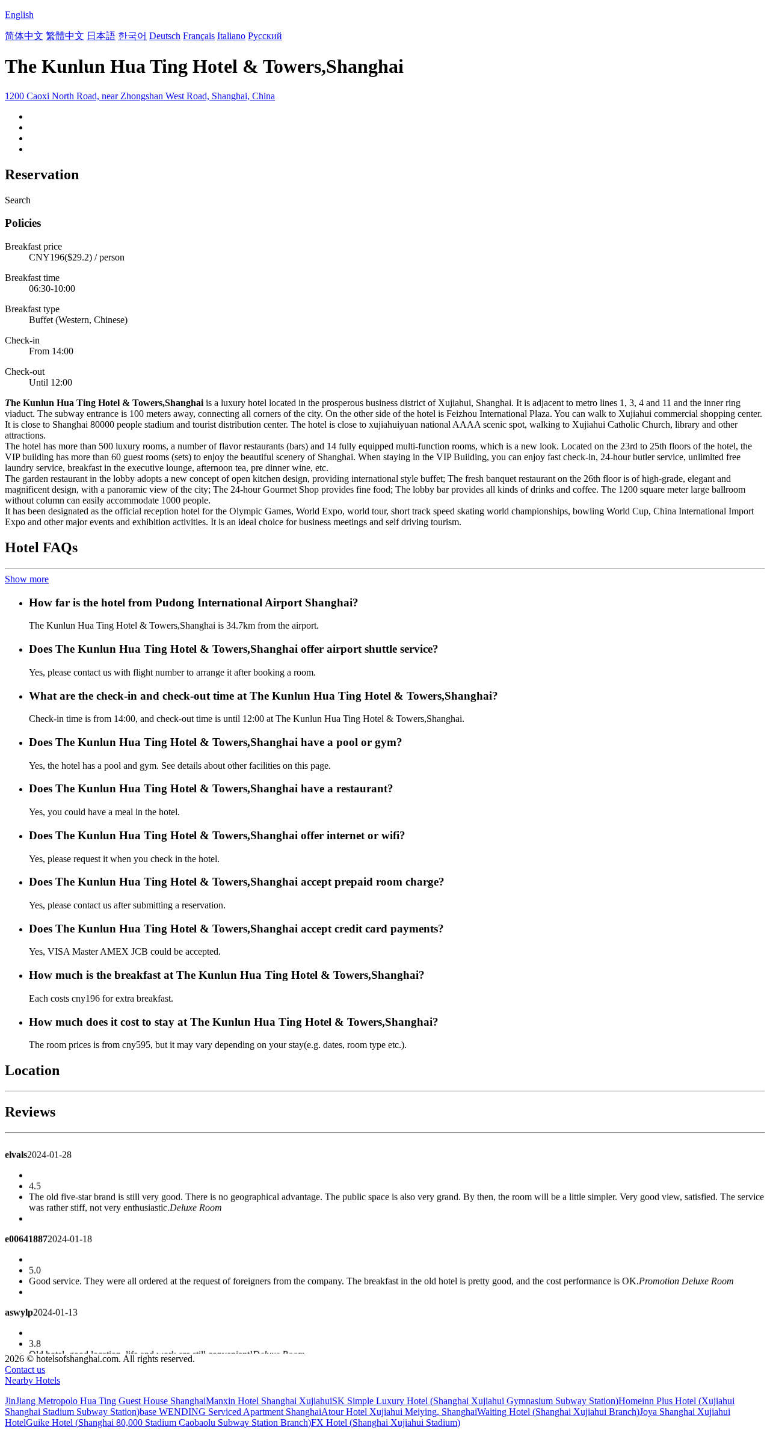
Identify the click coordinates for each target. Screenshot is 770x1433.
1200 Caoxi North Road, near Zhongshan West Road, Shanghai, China (140, 96)
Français (199, 36)
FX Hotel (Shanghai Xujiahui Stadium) (385, 1422)
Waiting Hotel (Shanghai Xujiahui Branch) (558, 1412)
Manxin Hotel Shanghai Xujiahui (269, 1401)
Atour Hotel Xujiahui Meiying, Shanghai (399, 1412)
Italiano (231, 36)
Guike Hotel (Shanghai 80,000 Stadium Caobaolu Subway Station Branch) (168, 1422)
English (19, 15)
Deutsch (164, 36)
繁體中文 (65, 36)
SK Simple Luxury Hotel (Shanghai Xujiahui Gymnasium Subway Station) (475, 1401)
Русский (265, 36)
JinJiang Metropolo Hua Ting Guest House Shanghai (105, 1401)
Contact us (25, 1369)
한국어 (132, 36)
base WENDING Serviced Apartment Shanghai (230, 1412)
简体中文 (24, 36)
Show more (27, 579)
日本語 (101, 36)
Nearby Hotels (32, 1380)
